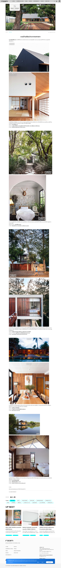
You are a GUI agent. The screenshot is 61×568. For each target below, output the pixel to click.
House (18, 500)
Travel (15, 548)
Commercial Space (20, 1)
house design (24, 500)
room (8, 502)
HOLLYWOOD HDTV (8, 535)
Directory (47, 1)
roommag (13, 502)
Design (30, 1)
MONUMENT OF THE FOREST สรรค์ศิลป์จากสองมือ (20, 225)
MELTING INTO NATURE (16, 410)
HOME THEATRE (15, 535)
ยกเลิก (42, 562)
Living (13, 1)
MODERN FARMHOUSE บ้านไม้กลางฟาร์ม (18, 127)
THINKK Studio (33, 535)
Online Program (17, 550)
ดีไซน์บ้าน (19, 502)
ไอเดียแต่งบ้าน (50, 502)
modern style (48, 500)
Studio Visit (46, 535)
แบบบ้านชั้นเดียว (42, 502)
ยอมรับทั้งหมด (49, 562)
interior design (40, 500)
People (42, 1)
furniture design (26, 535)
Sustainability (36, 1)
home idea (12, 500)
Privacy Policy (42, 558)
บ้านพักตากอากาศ (27, 502)
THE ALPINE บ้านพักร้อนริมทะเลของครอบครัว (19, 334)
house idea (32, 500)
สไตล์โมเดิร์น (34, 502)
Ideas (26, 1)
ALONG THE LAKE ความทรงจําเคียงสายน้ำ (18, 483)
